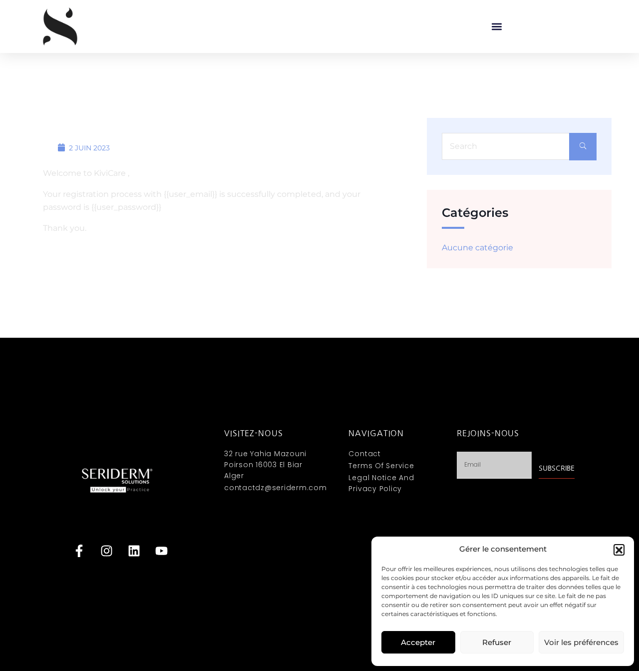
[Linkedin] (133, 551)
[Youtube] (161, 551)
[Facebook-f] (78, 551)
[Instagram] (106, 551)
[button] (619, 550)
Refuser (496, 642)
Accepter (418, 642)
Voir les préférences (581, 642)
